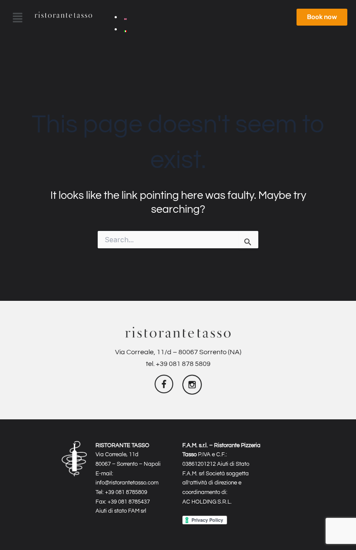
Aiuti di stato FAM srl (121, 511)
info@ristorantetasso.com (127, 483)
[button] (13, 18)
